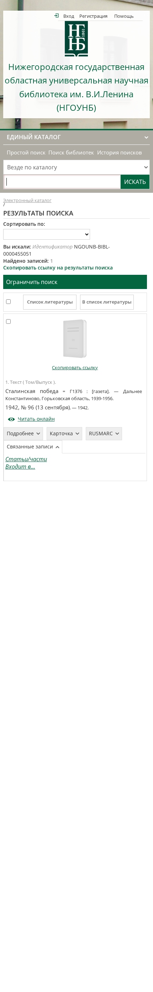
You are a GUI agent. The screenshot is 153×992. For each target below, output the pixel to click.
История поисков (119, 152)
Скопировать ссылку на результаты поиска (58, 267)
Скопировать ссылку (75, 367)
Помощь (124, 15)
